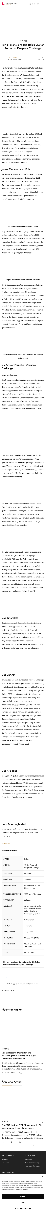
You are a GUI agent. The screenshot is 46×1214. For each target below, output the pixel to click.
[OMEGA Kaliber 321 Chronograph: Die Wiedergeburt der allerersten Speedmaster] (23, 1104)
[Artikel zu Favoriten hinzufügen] (39, 58)
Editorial (5, 1049)
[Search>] (30, 4)
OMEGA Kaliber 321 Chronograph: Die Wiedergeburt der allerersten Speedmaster (22, 1126)
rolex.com (6, 843)
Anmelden (5, 978)
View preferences (23, 1209)
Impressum (28, 1159)
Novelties (23, 41)
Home (5, 962)
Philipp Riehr (12, 57)
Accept (23, 1196)
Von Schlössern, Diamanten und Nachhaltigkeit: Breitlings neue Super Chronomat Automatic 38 (19, 1055)
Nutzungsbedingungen (32, 1166)
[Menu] (43, 4)
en (38, 4)
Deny (23, 1202)
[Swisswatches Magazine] (9, 4)
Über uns (5, 1159)
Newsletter (5, 1163)
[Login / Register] (33, 4)
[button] (43, 1177)
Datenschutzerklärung (32, 1163)
